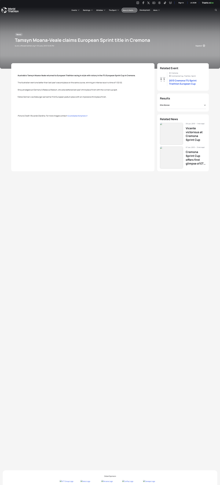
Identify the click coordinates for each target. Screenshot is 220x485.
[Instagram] (137, 3)
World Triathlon (10, 10)
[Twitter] (148, 3)
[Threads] (159, 3)
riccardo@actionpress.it (77, 115)
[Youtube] (153, 3)
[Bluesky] (170, 3)
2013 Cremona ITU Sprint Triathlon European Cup (183, 82)
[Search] (216, 10)
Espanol (199, 46)
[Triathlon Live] (208, 3)
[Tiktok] (165, 3)
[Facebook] (143, 3)
